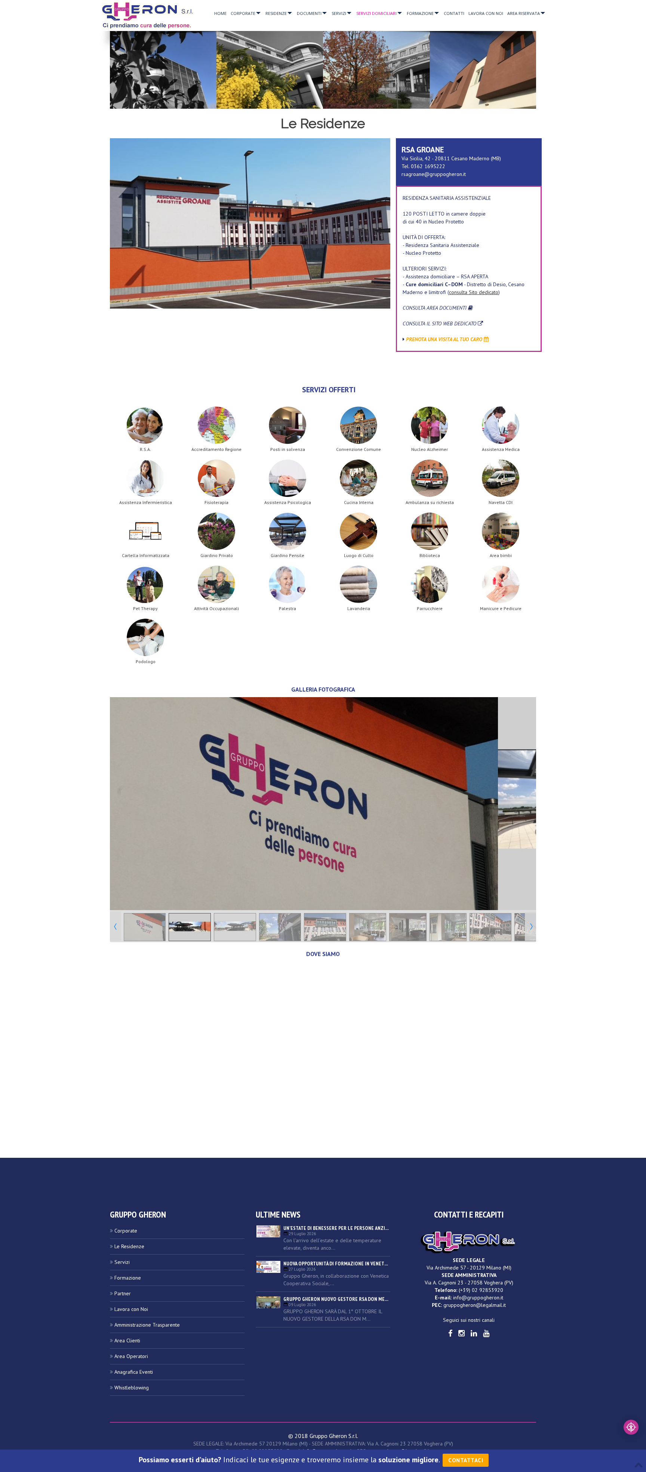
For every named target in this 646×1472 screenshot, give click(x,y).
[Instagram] (461, 1333)
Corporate (125, 1230)
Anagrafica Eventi (133, 1372)
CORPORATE (243, 13)
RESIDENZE (276, 13)
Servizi (122, 1262)
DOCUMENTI (309, 13)
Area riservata (523, 13)
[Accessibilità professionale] (631, 1427)
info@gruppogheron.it (478, 1297)
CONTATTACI (465, 1460)
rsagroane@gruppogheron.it (434, 174)
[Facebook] (450, 1333)
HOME (220, 13)
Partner (122, 1293)
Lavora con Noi (131, 1309)
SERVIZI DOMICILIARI (376, 13)
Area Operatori (131, 1356)
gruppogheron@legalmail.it (474, 1305)
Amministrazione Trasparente (147, 1324)
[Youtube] (486, 1333)
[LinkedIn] (474, 1333)
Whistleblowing (131, 1387)
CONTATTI (454, 13)
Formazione (127, 1277)
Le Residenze (129, 1246)
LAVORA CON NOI (485, 13)
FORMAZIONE (420, 13)
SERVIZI (339, 13)
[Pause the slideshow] (513, 803)
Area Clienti (127, 1340)
